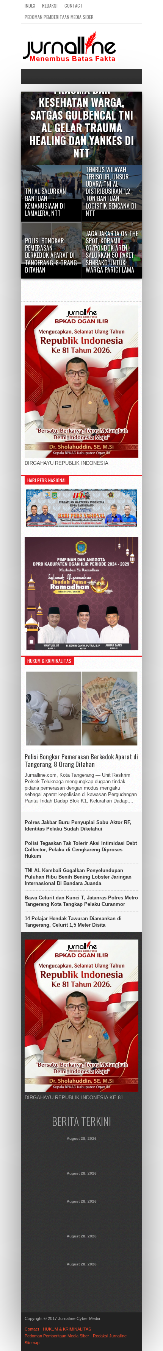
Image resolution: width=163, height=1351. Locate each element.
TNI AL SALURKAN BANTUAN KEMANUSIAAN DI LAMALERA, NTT (81, 1184)
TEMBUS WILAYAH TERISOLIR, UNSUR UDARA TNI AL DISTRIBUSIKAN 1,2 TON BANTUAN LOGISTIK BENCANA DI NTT (81, 1216)
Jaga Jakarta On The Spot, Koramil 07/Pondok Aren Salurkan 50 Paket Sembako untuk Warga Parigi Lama (82, 1279)
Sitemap (32, 1342)
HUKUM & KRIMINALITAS (67, 1329)
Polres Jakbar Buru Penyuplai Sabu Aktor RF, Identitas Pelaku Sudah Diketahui (78, 826)
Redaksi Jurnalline (110, 1336)
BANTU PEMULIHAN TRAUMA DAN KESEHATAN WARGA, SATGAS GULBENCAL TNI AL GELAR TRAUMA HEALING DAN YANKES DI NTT (82, 1153)
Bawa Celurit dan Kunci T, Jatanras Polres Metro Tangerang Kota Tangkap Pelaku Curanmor (81, 901)
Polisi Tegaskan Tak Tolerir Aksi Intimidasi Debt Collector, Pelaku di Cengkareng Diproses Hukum (81, 849)
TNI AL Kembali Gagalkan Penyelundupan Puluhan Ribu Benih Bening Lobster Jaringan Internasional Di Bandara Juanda (78, 877)
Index (30, 5)
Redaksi (50, 5)
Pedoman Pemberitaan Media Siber (59, 17)
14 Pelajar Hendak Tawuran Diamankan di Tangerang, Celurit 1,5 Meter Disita (73, 922)
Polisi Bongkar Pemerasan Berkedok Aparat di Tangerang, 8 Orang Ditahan (81, 760)
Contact (73, 5)
